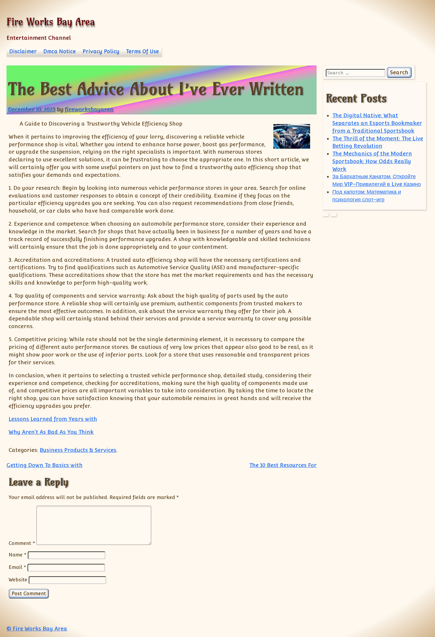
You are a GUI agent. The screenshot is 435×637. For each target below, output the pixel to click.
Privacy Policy (101, 51)
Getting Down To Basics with (45, 465)
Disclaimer (23, 51)
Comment (22, 543)
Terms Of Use (142, 51)
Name (17, 555)
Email (17, 567)
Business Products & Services (78, 450)
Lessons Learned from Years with (53, 419)
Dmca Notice (59, 51)
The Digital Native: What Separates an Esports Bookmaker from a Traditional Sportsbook (377, 123)
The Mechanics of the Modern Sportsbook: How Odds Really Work (372, 161)
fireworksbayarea (89, 109)
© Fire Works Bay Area (37, 628)
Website (18, 580)
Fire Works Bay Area (51, 21)
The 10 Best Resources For (283, 465)
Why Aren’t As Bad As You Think (51, 432)
